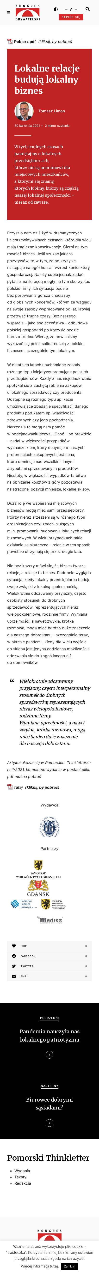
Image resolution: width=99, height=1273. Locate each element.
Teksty (20, 1177)
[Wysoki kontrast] (56, 9)
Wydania (22, 1170)
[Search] (88, 9)
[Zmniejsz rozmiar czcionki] (66, 9)
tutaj (18, 787)
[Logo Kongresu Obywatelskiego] (28, 12)
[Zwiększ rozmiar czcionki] (76, 9)
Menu (8, 12)
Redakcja (22, 1183)
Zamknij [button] (69, 1266)
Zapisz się (71, 17)
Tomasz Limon (51, 111)
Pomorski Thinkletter (48, 1158)
